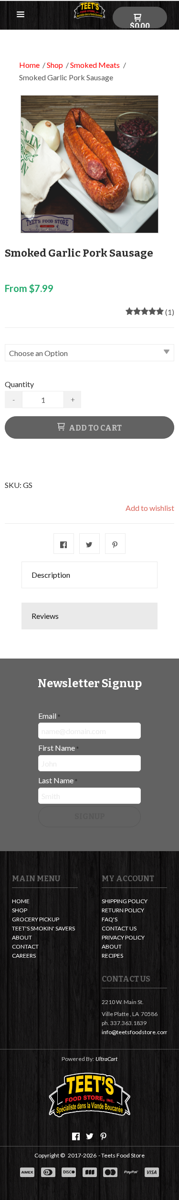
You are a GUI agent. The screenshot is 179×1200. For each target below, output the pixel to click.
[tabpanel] (89, 595)
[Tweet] (89, 543)
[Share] (63, 543)
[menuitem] (45, 902)
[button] (20, 15)
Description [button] (51, 574)
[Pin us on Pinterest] (103, 1136)
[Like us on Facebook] (76, 1136)
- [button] (13, 399)
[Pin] (115, 543)
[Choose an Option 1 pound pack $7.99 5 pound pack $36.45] (89, 351)
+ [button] (73, 399)
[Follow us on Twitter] (90, 1136)
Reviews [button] (45, 615)
